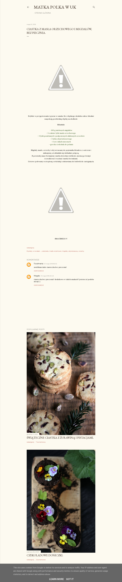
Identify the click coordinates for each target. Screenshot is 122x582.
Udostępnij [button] (30, 248)
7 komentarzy (41, 442)
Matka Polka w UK (55, 7)
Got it (70, 579)
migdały (65, 251)
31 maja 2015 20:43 (47, 276)
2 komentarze (41, 560)
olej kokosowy (73, 251)
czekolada (45, 251)
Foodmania (38, 264)
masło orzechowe (55, 251)
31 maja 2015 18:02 (50, 264)
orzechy (81, 251)
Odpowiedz (39, 271)
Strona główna (43, 13)
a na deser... (37, 251)
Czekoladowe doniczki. (45, 555)
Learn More (56, 579)
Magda (37, 276)
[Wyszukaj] (93, 6)
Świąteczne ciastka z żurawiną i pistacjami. (60, 437)
